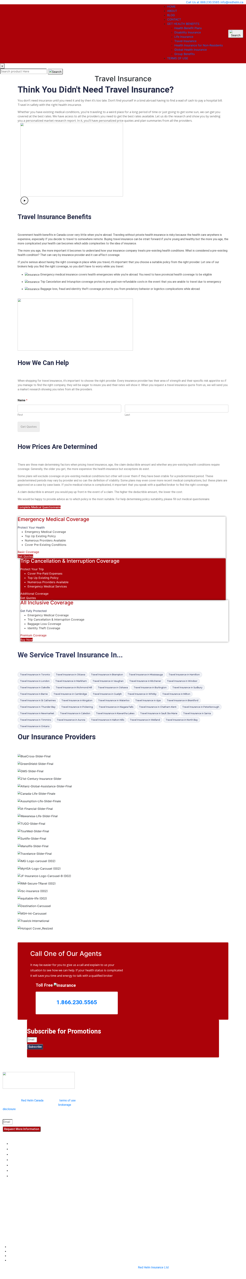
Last (127, 414)
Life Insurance (183, 36)
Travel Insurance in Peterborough (200, 707)
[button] (124, 201)
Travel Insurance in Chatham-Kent (157, 707)
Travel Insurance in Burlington (150, 687)
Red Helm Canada (32, 1100)
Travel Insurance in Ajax (148, 700)
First (20, 414)
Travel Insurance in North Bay (182, 719)
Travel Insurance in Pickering (77, 707)
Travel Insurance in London (35, 681)
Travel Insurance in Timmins (35, 719)
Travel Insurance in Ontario (35, 726)
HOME (171, 6)
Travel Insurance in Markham (71, 681)
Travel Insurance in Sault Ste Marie (158, 713)
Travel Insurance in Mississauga (146, 674)
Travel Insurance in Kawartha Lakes (115, 713)
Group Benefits (184, 54)
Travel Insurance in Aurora (71, 719)
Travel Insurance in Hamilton (184, 674)
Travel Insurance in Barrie (34, 694)
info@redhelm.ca (231, 2)
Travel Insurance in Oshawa (113, 687)
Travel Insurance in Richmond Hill (74, 687)
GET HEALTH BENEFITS (183, 24)
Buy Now (26, 639)
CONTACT (174, 19)
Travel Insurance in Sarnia (197, 713)
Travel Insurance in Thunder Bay (37, 707)
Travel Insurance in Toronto (35, 674)
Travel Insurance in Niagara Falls (116, 707)
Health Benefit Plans (188, 28)
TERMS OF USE (177, 58)
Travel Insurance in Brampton (107, 674)
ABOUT (172, 11)
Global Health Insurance (190, 49)
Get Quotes (29, 426)
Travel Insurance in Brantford (182, 700)
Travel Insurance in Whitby (142, 694)
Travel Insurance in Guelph (107, 694)
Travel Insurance (185, 41)
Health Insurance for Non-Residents (198, 45)
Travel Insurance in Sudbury (187, 687)
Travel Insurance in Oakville (35, 687)
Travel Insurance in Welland (145, 719)
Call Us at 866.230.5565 (203, 2)
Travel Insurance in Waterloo (113, 700)
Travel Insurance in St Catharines (38, 700)
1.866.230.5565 (76, 1002)
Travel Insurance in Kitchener (145, 681)
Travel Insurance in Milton (176, 694)
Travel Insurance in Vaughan (108, 681)
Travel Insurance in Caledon (75, 713)
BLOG (171, 15)
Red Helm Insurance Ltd (153, 1267)
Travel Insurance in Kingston (76, 700)
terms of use (67, 1100)
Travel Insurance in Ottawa (70, 674)
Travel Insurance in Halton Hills (107, 719)
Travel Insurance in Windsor (182, 681)
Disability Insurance (187, 32)
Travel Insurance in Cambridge (70, 694)
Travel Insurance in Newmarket (37, 713)
